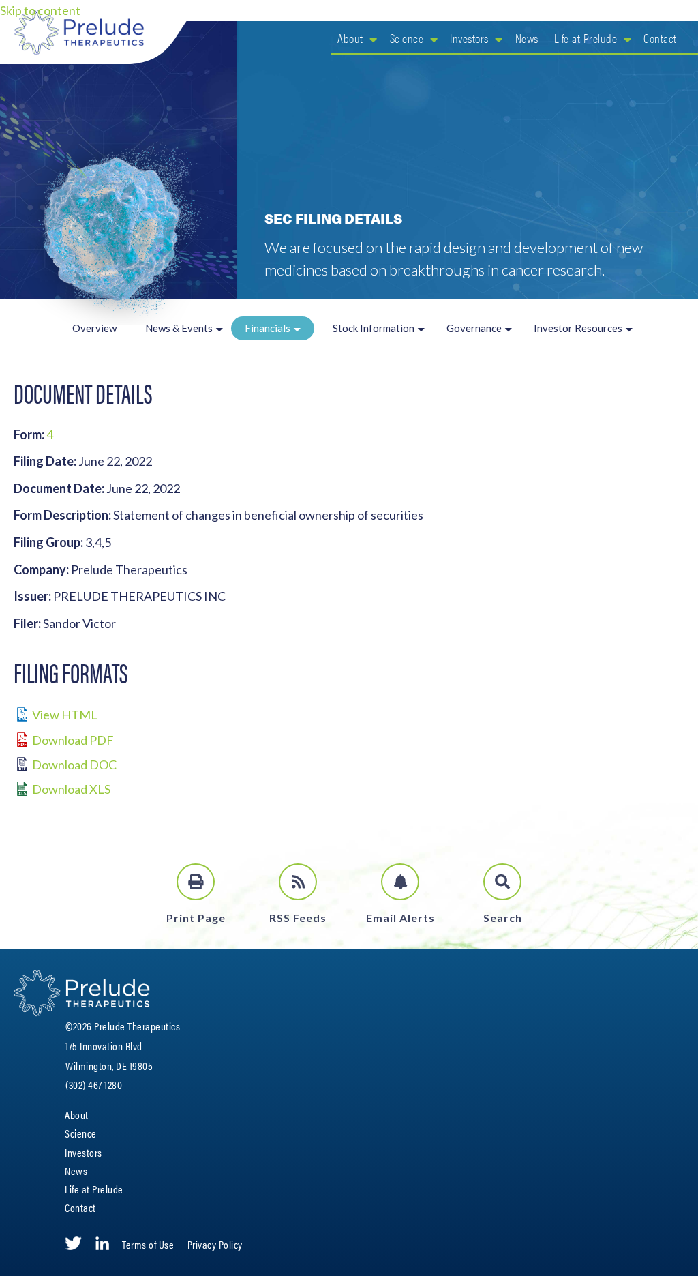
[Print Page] (196, 881)
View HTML (64, 714)
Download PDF (73, 739)
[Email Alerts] (400, 881)
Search (502, 917)
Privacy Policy (215, 1244)
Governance (474, 328)
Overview (94, 328)
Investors (469, 37)
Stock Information (373, 328)
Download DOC (74, 764)
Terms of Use (148, 1244)
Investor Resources (578, 328)
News (526, 37)
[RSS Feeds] (298, 881)
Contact (660, 37)
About (350, 37)
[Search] (502, 881)
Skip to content (40, 10)
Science (407, 37)
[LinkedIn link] (102, 1244)
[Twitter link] (73, 1244)
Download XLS (71, 789)
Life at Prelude (586, 37)
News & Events (179, 328)
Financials (267, 328)
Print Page (196, 917)
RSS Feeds (298, 917)
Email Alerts (400, 917)
